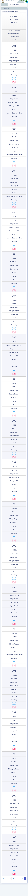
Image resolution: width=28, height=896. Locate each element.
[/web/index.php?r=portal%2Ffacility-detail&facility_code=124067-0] (14, 662)
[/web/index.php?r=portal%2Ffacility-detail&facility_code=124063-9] (14, 787)
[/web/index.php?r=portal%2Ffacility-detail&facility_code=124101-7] (14, 245)
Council (14, 28)
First (4, 878)
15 (10, 878)
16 (13, 878)
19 (22, 878)
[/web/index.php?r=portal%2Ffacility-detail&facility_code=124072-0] (14, 537)
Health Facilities (15, 4)
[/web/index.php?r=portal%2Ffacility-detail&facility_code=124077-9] (14, 412)
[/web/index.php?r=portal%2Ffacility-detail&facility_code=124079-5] (14, 328)
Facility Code (14, 16)
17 (16, 878)
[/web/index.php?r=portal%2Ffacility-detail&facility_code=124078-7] (14, 370)
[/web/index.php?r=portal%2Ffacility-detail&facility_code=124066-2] (14, 703)
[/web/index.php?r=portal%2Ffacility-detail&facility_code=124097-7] (14, 287)
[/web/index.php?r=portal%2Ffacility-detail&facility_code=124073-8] (14, 495)
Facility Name (14, 19)
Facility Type (14, 22)
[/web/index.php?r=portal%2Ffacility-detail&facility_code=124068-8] (14, 620)
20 (26, 878)
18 (19, 878)
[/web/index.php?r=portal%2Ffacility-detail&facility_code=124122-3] (14, 78)
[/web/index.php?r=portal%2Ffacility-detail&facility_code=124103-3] (14, 203)
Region (14, 25)
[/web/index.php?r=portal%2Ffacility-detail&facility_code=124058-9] (14, 828)
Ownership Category (14, 30)
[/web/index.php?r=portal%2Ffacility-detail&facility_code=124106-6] (14, 162)
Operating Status (14, 36)
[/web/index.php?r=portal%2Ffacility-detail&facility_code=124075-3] (14, 453)
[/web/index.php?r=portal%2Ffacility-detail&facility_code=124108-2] (14, 120)
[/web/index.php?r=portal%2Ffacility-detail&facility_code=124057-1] (14, 870)
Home (5, 4)
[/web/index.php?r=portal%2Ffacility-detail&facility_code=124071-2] (14, 578)
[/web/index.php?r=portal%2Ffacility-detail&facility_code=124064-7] (14, 745)
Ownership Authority (14, 33)
